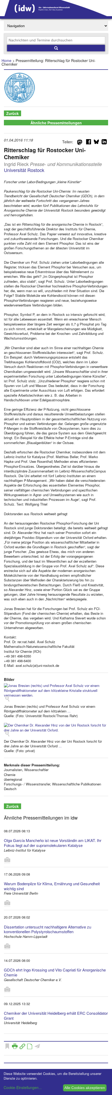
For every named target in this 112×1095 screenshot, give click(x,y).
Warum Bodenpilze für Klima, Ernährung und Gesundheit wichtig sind (52, 886)
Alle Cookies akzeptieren (84, 1088)
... (69, 711)
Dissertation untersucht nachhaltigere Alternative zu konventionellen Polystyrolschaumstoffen (47, 929)
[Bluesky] (96, 142)
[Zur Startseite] (56, 14)
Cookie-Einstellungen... (23, 1087)
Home (6, 60)
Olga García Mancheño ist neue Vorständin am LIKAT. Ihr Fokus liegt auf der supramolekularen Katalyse (52, 843)
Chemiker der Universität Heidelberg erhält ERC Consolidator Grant (56, 1015)
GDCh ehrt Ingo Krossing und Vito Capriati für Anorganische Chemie (55, 972)
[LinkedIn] (104, 142)
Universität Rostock (24, 170)
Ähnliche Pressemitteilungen (56, 122)
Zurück (12, 113)
